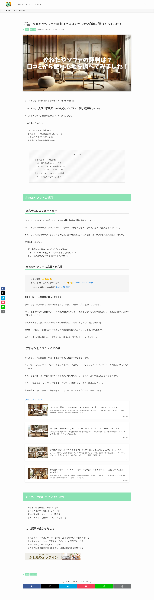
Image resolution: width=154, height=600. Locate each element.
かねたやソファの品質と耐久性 (53, 166)
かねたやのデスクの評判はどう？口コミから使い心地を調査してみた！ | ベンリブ (85, 450)
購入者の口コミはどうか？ (51, 163)
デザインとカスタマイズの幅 (52, 169)
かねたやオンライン (33, 399)
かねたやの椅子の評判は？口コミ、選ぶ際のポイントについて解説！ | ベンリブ (84, 428)
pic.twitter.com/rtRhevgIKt (83, 283)
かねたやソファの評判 (46, 160)
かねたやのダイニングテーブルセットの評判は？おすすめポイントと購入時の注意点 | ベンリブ (87, 471)
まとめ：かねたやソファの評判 (50, 173)
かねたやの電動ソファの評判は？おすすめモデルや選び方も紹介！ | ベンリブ (83, 407)
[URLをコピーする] (122, 586)
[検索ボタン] (145, 4)
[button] (32, 586)
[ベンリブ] (8, 4)
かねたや (33, 29)
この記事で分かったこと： (51, 177)
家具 (27, 29)
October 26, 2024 (62, 287)
